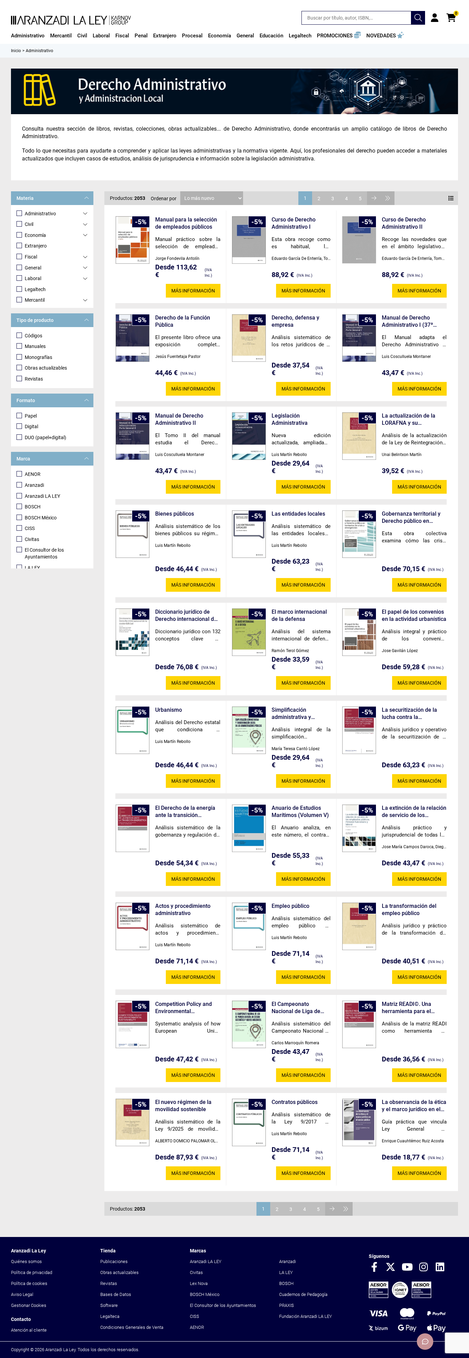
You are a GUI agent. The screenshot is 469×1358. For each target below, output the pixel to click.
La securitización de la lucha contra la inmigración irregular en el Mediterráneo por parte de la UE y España (413, 714)
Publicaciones (114, 1261)
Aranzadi (34, 485)
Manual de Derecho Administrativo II (179, 419)
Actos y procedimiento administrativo (182, 909)
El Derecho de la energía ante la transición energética (185, 812)
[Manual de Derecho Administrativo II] (132, 436)
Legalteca (109, 1316)
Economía (35, 235)
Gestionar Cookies (28, 1305)
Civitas (32, 539)
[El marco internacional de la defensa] (249, 632)
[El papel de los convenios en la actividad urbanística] (359, 632)
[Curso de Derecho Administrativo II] (359, 240)
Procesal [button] (192, 36)
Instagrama (423, 1267)
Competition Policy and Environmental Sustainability (183, 1008)
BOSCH (33, 506)
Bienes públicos (174, 513)
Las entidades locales (298, 513)
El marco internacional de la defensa (299, 615)
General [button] (245, 36)
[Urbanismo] (132, 730)
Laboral (33, 278)
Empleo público (290, 906)
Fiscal (31, 257)
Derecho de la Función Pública (182, 321)
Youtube (407, 1267)
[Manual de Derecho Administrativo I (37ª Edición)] (359, 338)
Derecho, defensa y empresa (295, 321)
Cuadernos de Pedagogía (303, 1294)
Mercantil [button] (61, 36)
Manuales (35, 346)
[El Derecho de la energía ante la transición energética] (132, 828)
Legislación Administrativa (290, 419)
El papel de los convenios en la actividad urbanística (414, 615)
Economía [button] (219, 36)
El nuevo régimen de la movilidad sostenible (183, 1106)
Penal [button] (141, 36)
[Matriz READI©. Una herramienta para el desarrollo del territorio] (359, 1024)
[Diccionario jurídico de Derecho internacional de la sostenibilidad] (132, 632)
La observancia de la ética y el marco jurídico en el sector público (414, 1106)
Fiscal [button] (122, 36)
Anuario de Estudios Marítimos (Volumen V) (300, 811)
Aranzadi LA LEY (42, 496)
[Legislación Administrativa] (249, 436)
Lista (451, 198)
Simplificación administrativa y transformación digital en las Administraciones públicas (299, 714)
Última (387, 198)
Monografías (38, 357)
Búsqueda (418, 18)
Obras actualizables (46, 368)
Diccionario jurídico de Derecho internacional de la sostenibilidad (186, 616)
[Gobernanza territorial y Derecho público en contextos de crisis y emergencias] (359, 534)
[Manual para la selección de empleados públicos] (132, 240)
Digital (31, 426)
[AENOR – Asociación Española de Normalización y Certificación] (400, 1296)
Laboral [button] (101, 36)
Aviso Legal (22, 1294)
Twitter (390, 1267)
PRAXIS (286, 1305)
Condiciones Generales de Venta (131, 1327)
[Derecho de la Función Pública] (132, 338)
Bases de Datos (115, 1294)
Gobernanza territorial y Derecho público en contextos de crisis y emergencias (411, 517)
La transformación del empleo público (409, 909)
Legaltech (35, 289)
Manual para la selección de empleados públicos (186, 223)
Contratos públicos (295, 1102)
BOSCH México (41, 517)
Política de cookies (29, 1283)
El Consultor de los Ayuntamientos (44, 553)
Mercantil (35, 300)
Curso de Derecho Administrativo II (404, 223)
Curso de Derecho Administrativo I (294, 223)
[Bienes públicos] (132, 534)
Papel (31, 416)
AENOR (33, 474)
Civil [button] (82, 36)
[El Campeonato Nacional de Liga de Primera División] (249, 1024)
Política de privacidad (31, 1272)
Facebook (374, 1267)
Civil (29, 224)
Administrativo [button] (28, 36)
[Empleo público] (249, 926)
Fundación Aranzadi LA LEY (305, 1316)
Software (109, 1305)
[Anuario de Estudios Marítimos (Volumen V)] (249, 828)
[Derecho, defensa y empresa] (249, 338)
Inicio (16, 50)
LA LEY (32, 567)
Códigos (33, 335)
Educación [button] (271, 36)
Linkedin (440, 1267)
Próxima (374, 198)
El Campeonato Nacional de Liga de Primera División (296, 1008)
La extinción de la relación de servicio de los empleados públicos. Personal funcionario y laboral (414, 812)
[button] (339, 35)
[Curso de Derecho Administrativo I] (249, 240)
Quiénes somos (26, 1261)
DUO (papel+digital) (45, 437)
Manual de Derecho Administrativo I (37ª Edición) (407, 321)
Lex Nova (199, 1283)
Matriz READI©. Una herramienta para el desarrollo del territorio (410, 1008)
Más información (193, 290)
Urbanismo (168, 710)
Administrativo (40, 213)
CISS (30, 528)
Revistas (34, 379)
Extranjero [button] (164, 36)
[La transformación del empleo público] (359, 926)
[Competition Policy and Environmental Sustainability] (132, 1024)
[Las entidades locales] (249, 534)
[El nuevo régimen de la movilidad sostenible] (132, 1122)
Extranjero (36, 246)
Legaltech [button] (300, 36)
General (33, 268)
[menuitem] (27, 35)
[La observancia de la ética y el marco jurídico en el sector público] (359, 1122)
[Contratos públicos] (249, 1122)
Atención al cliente (29, 1330)
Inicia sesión (435, 18)
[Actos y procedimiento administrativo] (132, 926)
